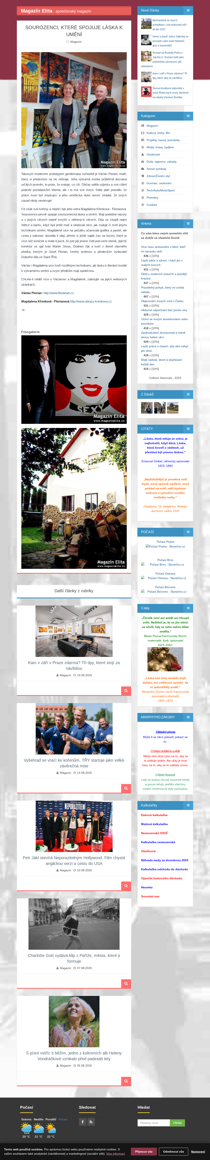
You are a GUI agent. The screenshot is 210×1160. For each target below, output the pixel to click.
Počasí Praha (165, 541)
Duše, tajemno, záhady (162, 161)
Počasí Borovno (165, 587)
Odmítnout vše (173, 1151)
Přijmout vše (144, 1151)
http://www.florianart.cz (58, 293)
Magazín (76, 41)
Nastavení (198, 1151)
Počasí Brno (165, 560)
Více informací (115, 1153)
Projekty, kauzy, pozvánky (163, 140)
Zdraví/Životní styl (158, 176)
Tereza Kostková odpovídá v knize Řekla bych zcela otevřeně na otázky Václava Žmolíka (171, 93)
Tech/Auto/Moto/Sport (161, 190)
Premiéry (152, 197)
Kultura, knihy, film (158, 133)
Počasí (63, 1119)
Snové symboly (156, 168)
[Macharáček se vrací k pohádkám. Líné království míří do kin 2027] (147, 407)
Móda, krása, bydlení (160, 147)
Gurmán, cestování (159, 183)
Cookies (152, 204)
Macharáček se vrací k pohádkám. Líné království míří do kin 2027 (169, 25)
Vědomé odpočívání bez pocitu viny (164, 310)
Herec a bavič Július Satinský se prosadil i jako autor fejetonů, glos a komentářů (170, 41)
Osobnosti (153, 154)
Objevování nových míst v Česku (162, 301)
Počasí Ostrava (165, 573)
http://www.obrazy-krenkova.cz (91, 301)
